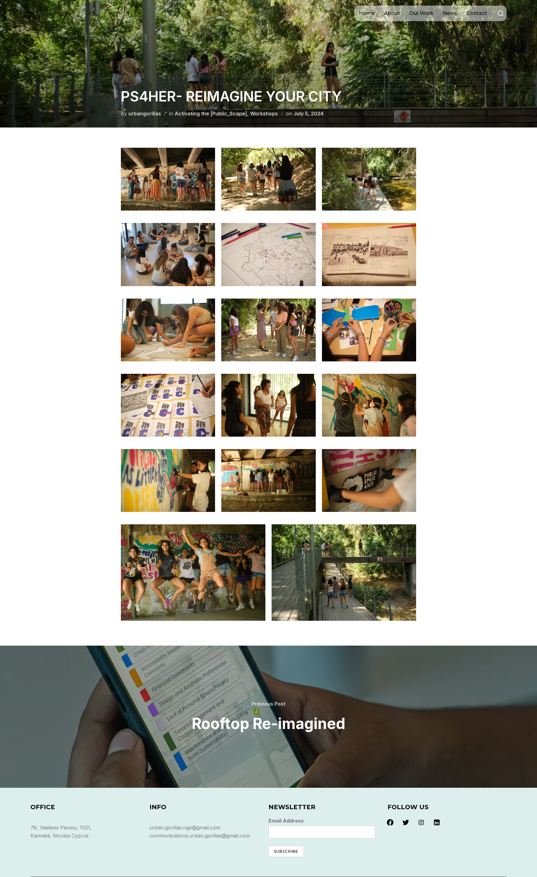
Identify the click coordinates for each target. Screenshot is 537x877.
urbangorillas (144, 113)
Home (367, 13)
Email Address (286, 821)
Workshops (264, 113)
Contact (476, 13)
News (450, 13)
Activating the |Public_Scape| (211, 113)
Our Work (421, 13)
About (392, 13)
